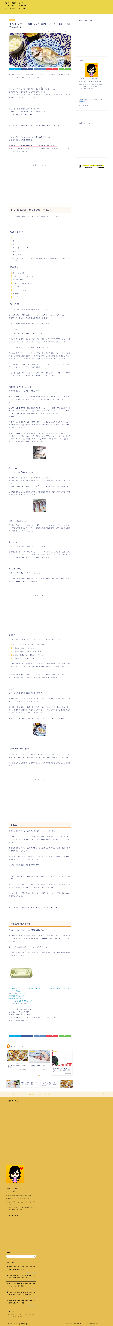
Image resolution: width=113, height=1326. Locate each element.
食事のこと (12, 20)
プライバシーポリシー (13, 1324)
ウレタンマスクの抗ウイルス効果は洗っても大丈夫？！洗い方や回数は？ (22, 1285)
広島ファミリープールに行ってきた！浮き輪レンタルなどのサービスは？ (22, 1268)
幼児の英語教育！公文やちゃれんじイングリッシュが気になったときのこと (22, 1276)
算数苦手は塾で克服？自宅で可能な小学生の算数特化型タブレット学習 (22, 1302)
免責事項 (23, 1324)
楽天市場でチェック (16, 996)
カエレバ (22, 993)
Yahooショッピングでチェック (20, 1001)
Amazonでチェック (16, 998)
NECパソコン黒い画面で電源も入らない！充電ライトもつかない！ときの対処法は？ (22, 1293)
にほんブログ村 (83, 106)
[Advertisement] (40, 185)
